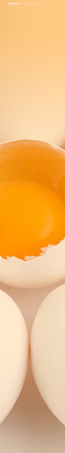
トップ (26, 3)
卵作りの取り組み (32, 3)
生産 (37, 3)
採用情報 (50, 3)
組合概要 (45, 3)
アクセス (41, 3)
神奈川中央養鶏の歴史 (29, 5)
